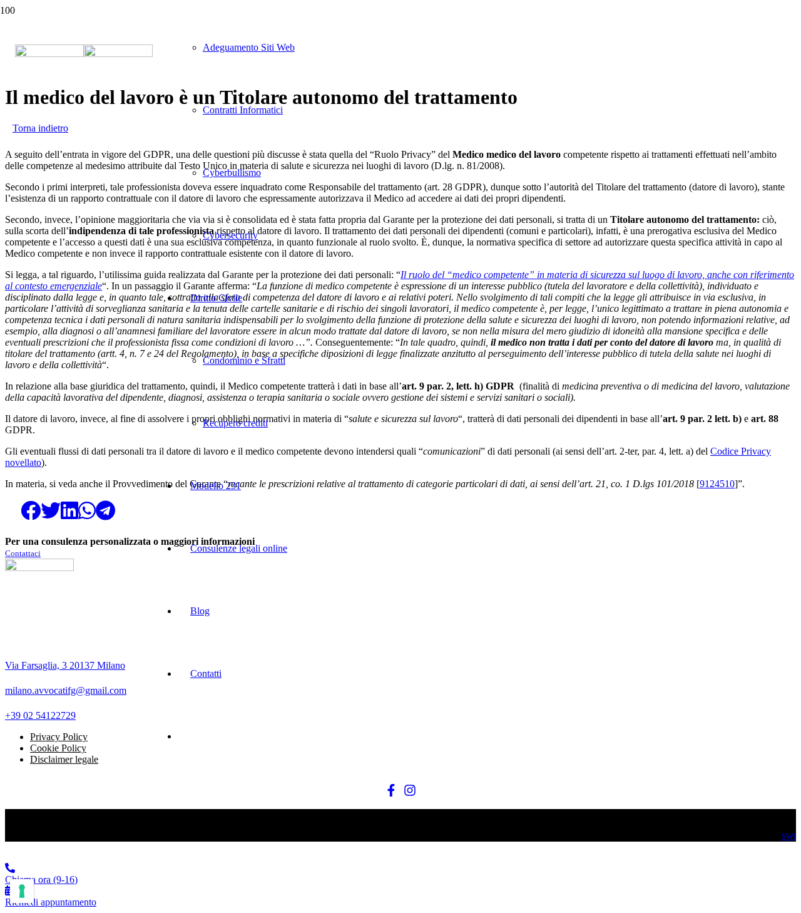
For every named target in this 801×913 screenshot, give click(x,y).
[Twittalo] (51, 511)
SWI (789, 836)
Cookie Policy (58, 748)
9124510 (717, 483)
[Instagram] (410, 791)
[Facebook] (391, 791)
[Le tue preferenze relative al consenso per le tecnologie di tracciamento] (22, 891)
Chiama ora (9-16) (41, 879)
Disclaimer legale (64, 759)
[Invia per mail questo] (13, 511)
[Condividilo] (31, 511)
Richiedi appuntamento (50, 902)
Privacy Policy (59, 736)
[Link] (84, 53)
